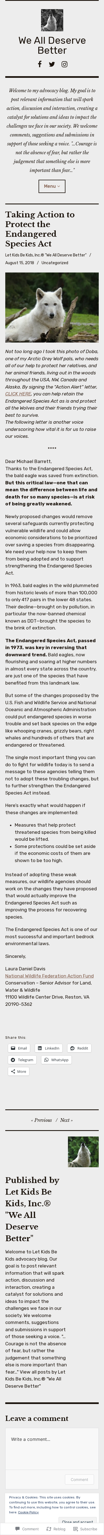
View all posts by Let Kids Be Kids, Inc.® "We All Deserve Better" (35, 1379)
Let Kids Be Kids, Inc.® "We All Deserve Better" (46, 255)
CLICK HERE (18, 394)
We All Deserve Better (52, 45)
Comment (79, 1479)
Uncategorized (55, 263)
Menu (50, 186)
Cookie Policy (28, 1512)
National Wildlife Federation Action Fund (49, 976)
